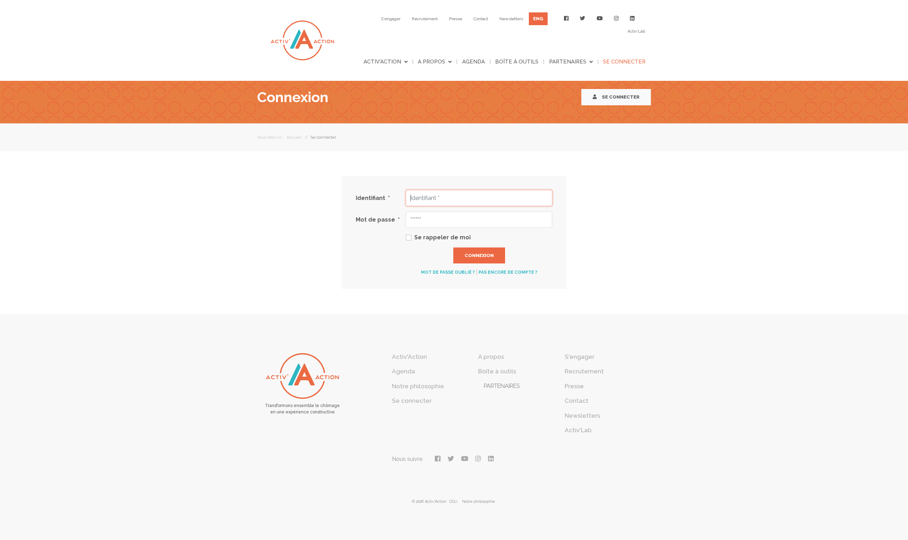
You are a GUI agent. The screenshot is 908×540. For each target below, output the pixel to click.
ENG (538, 18)
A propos (431, 62)
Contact (481, 18)
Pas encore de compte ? (507, 272)
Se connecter (624, 62)
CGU (453, 501)
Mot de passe (378, 219)
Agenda (473, 62)
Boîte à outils (516, 62)
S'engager (390, 18)
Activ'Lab (636, 31)
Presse (455, 18)
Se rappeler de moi (442, 237)
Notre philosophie (418, 386)
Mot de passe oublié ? (448, 272)
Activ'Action (382, 62)
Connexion (479, 255)
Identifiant (373, 198)
